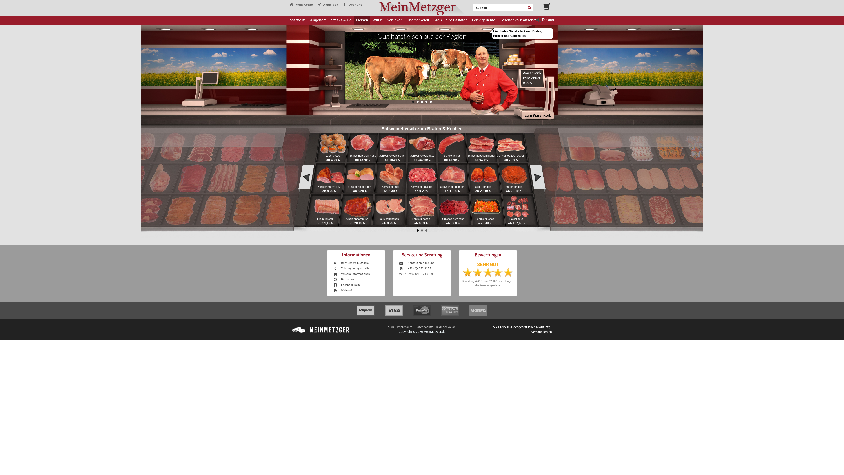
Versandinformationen (355, 274)
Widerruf (346, 290)
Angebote (318, 20)
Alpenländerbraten (357, 219)
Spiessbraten (483, 186)
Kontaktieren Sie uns (420, 263)
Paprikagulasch (484, 219)
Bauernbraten (514, 186)
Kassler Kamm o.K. (329, 186)
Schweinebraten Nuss (362, 155)
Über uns (355, 4)
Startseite (298, 20)
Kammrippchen (421, 219)
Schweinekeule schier (392, 155)
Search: (470, 6)
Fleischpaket (516, 219)
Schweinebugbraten (452, 186)
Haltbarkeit (348, 279)
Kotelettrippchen (389, 219)
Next (538, 179)
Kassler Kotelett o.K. (360, 186)
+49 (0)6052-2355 (419, 268)
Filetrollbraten (325, 219)
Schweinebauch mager (481, 155)
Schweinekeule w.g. (422, 155)
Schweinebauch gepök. (511, 155)
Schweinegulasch (421, 186)
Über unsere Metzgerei (355, 263)
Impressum (404, 327)
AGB (391, 327)
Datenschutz (424, 327)
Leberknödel (333, 155)
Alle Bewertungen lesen (488, 285)
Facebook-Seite (351, 285)
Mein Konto (304, 4)
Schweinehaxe (391, 186)
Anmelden (330, 4)
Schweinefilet (452, 155)
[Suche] (529, 7)
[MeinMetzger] (422, 8)
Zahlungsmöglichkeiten (356, 268)
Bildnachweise (445, 327)
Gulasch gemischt (453, 219)
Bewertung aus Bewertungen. (488, 281)
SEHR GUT (488, 264)
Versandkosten (541, 332)
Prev (306, 179)
